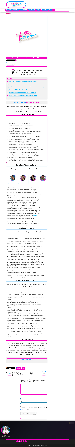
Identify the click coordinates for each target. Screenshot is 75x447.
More (50, 9)
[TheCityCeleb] (6, 10)
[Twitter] (19, 441)
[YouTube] (21, 441)
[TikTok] (26, 441)
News (38, 9)
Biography (15, 9)
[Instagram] (23, 441)
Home (10, 9)
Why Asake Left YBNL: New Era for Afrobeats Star (18, 89)
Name (21, 396)
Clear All (71, 422)
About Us (29, 445)
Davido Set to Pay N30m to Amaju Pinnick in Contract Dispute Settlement (23, 81)
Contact (45, 445)
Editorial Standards (36, 445)
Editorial (9, 13)
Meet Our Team (31, 9)
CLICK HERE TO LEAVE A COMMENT (26, 359)
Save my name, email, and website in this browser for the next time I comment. (33, 407)
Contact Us (44, 9)
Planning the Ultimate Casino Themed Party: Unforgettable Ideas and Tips (23, 95)
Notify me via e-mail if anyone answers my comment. (30, 409)
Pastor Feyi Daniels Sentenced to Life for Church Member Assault (21, 84)
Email (21, 401)
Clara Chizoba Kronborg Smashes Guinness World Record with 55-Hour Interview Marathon (26, 87)
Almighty (35, 215)
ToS (42, 445)
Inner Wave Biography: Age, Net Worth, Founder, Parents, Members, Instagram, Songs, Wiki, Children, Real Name (18, 374)
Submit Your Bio (23, 9)
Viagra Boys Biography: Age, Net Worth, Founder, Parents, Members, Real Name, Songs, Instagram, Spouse (35, 374)
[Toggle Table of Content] (12, 64)
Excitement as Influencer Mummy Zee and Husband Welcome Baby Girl (22, 92)
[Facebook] (17, 441)
